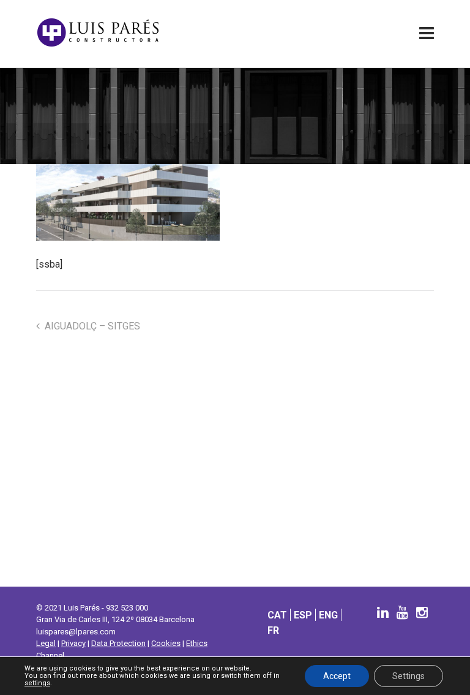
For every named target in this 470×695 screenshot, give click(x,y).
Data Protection (118, 643)
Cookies (166, 643)
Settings (408, 676)
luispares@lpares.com (76, 631)
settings (37, 683)
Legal (46, 643)
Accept (337, 676)
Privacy (73, 643)
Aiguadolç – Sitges (92, 326)
